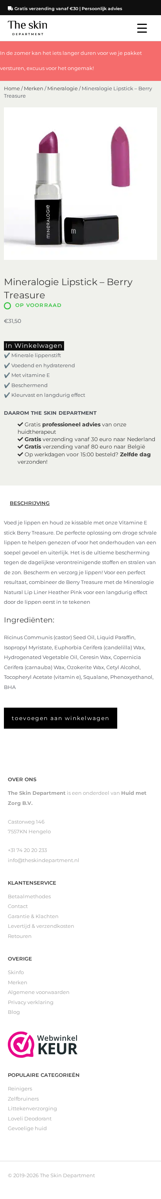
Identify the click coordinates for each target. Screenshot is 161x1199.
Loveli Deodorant (30, 1119)
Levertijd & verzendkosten (41, 926)
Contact (18, 906)
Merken (33, 88)
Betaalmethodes (29, 896)
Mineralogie (62, 88)
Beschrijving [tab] (30, 503)
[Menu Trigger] (142, 28)
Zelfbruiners (23, 1099)
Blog (14, 1012)
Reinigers (20, 1089)
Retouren (20, 936)
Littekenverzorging (32, 1108)
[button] (60, 718)
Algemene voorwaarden (39, 992)
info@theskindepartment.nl (43, 860)
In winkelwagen (34, 345)
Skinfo (16, 972)
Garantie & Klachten (33, 916)
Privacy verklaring (31, 1002)
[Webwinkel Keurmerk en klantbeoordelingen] (43, 1044)
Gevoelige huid (27, 1128)
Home (12, 88)
